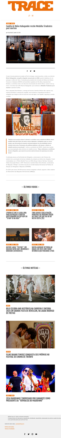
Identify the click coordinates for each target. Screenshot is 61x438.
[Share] (27, 71)
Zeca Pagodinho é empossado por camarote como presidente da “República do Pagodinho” (28, 399)
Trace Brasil (10, 32)
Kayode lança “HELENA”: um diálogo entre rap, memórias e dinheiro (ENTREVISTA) (17, 249)
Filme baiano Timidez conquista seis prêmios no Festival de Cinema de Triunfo (27, 355)
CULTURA (8, 351)
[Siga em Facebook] (24, 434)
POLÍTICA (12, 23)
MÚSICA (12, 210)
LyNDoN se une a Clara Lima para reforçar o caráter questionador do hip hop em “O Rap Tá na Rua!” (16, 216)
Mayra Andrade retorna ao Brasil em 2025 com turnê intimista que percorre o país (43, 249)
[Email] (34, 71)
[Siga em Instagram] (32, 434)
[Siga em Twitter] (28, 434)
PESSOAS (8, 23)
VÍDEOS (16, 210)
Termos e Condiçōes (9, 428)
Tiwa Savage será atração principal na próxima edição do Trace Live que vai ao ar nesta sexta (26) (42, 216)
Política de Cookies (9, 427)
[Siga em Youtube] (36, 434)
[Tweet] (30, 71)
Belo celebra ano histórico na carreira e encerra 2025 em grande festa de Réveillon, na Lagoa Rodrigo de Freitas (30, 310)
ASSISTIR (8, 210)
